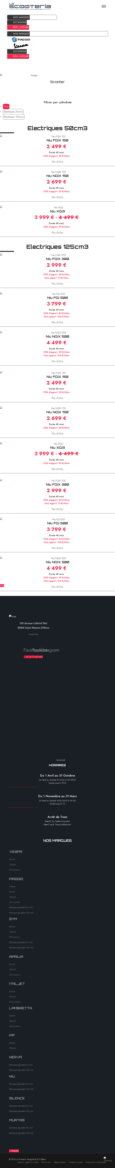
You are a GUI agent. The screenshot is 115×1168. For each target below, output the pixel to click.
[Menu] (104, 6)
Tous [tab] (6, 106)
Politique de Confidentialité (96, 1162)
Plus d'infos (57, 162)
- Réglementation (59, 1162)
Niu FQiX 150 (57, 140)
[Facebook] (25, 640)
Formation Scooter (75, 1162)
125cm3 (12, 864)
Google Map (33, 634)
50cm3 (12, 859)
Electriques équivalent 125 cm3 (21, 912)
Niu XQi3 (57, 211)
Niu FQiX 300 (57, 259)
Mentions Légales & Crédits (28, 1162)
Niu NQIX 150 (57, 176)
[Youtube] (33, 640)
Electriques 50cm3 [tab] (13, 112)
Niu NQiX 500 (57, 336)
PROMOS (15, 1150)
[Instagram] (42, 640)
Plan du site (45, 1162)
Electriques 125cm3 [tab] (14, 117)
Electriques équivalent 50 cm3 (21, 907)
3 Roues (12, 886)
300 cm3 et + (14, 869)
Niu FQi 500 (57, 298)
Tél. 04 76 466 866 (34, 656)
